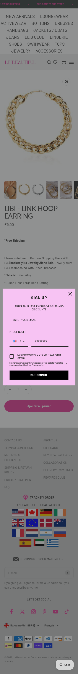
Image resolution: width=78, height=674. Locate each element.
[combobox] (19, 341)
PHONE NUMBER (19, 332)
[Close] (70, 294)
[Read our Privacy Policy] (65, 364)
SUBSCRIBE (39, 375)
